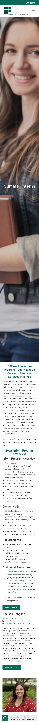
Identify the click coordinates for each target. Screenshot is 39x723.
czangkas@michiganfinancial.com (17, 623)
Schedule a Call (11, 667)
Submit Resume (11, 607)
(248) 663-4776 (10, 618)
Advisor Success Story (15, 581)
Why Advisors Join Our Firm (17, 572)
